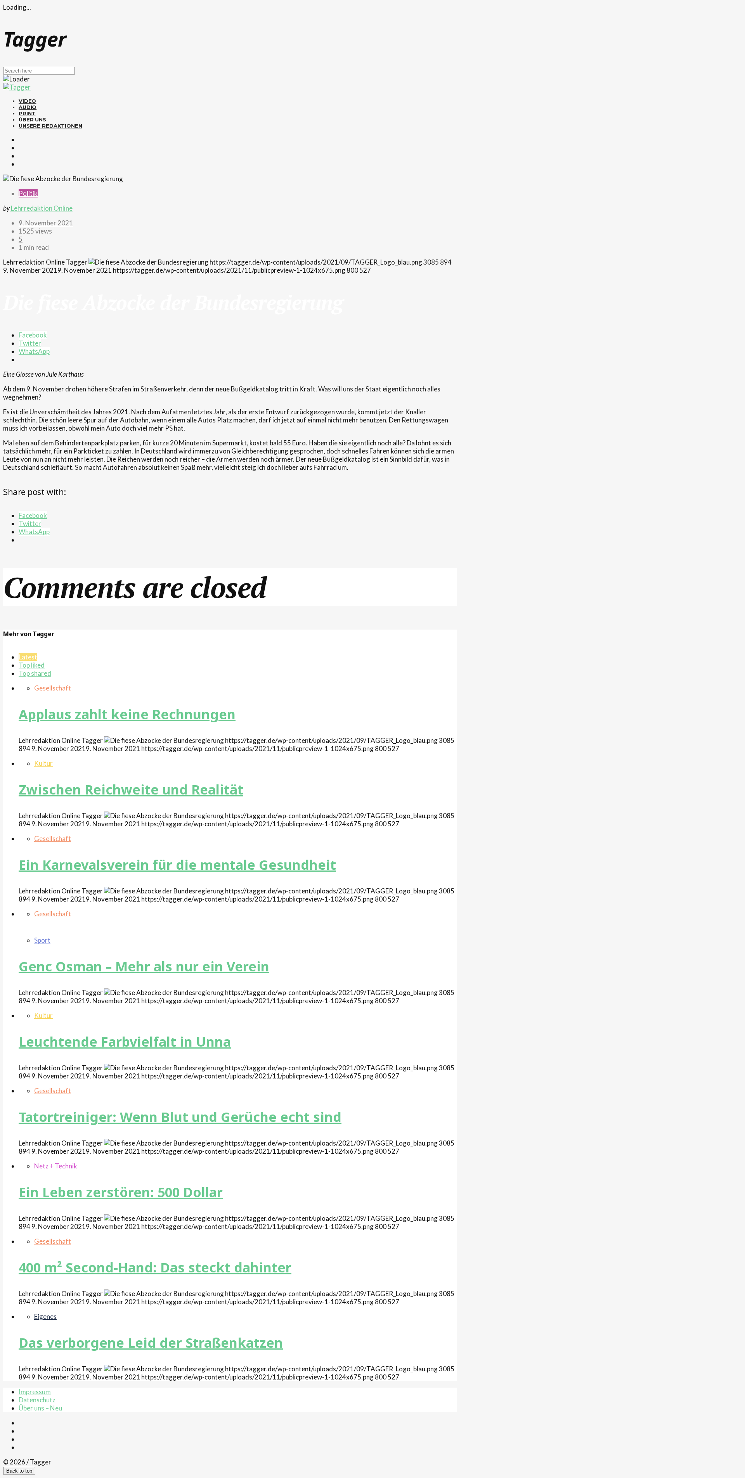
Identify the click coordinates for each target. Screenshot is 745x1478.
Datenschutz (37, 1400)
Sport (42, 940)
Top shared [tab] (35, 673)
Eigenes (45, 1316)
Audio (27, 107)
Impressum (35, 1392)
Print (27, 113)
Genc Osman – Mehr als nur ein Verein (144, 966)
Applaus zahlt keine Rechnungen (127, 714)
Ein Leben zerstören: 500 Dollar (121, 1192)
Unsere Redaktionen (50, 126)
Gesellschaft (52, 688)
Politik (28, 193)
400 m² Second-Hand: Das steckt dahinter (155, 1267)
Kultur (43, 763)
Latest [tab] (28, 657)
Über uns (32, 119)
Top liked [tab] (32, 665)
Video (27, 101)
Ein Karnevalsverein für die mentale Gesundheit (177, 865)
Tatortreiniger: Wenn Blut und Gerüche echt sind (180, 1117)
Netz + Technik (55, 1166)
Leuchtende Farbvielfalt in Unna (125, 1042)
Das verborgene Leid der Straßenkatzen (151, 1343)
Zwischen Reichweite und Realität (131, 789)
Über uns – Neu (40, 1408)
